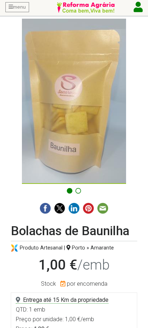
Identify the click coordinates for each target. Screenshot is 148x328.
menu (19, 7)
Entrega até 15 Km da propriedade (65, 299)
